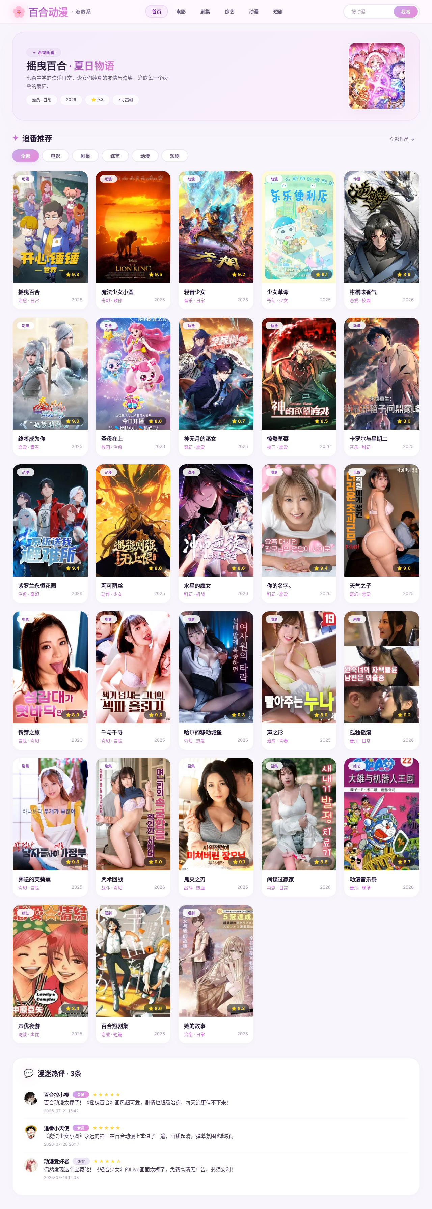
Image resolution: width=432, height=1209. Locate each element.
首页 (156, 11)
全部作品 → (402, 139)
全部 (25, 156)
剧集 (205, 11)
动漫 (254, 11)
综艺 (229, 11)
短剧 (278, 11)
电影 (181, 11)
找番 (405, 11)
